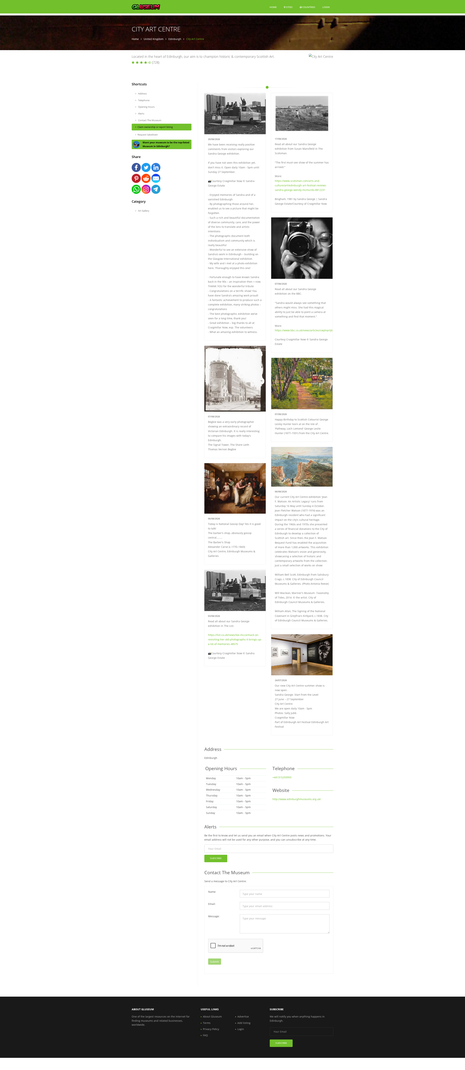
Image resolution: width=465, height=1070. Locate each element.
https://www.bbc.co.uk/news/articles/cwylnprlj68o (305, 330)
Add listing (243, 1023)
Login (326, 7)
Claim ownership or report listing (155, 127)
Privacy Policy (211, 1029)
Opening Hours (146, 106)
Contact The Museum (149, 120)
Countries (308, 7)
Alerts (141, 113)
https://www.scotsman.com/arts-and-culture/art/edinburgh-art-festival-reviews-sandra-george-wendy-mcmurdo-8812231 (301, 185)
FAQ (205, 1035)
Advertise (243, 1016)
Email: (212, 904)
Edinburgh (174, 39)
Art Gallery (143, 210)
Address (142, 93)
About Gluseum (212, 1016)
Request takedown (148, 134)
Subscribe (216, 858)
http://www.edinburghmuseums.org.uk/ (296, 799)
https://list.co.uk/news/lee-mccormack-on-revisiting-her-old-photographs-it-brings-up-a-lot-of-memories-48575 (235, 639)
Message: (214, 916)
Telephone (143, 100)
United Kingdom (153, 39)
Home (273, 7)
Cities (288, 7)
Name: (212, 891)
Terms (207, 1023)
